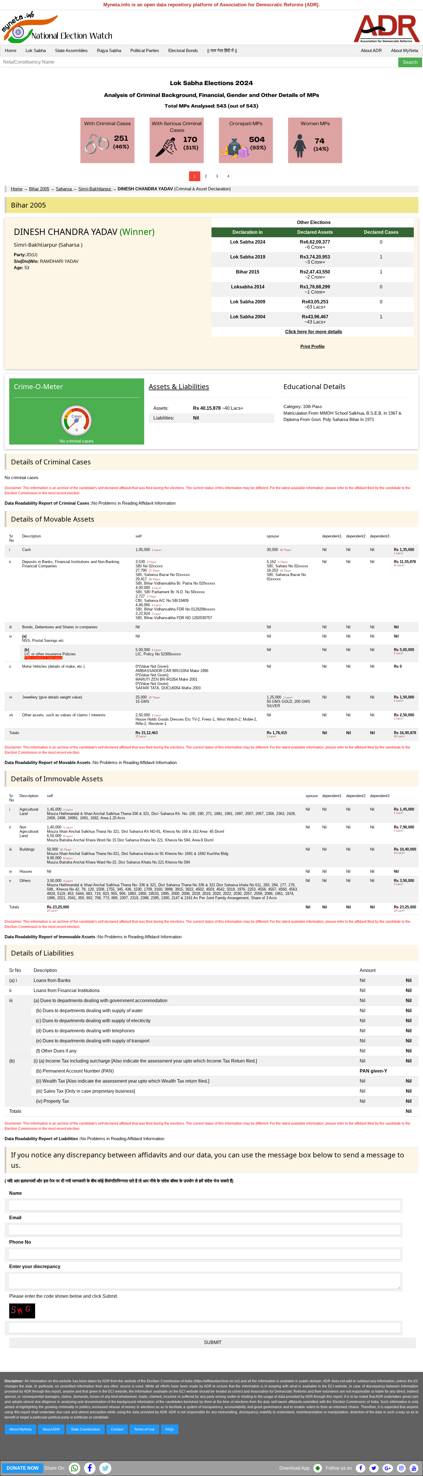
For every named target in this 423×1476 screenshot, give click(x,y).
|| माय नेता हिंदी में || (222, 50)
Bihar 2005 (39, 188)
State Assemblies (71, 50)
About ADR (371, 50)
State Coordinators (85, 1429)
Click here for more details (313, 331)
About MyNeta (404, 50)
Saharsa (64, 188)
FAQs (169, 1429)
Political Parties (144, 50)
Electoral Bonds (183, 50)
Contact (117, 1429)
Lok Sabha (36, 50)
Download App (294, 1468)
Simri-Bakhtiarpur (95, 188)
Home (10, 50)
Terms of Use (144, 1429)
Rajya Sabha (109, 50)
